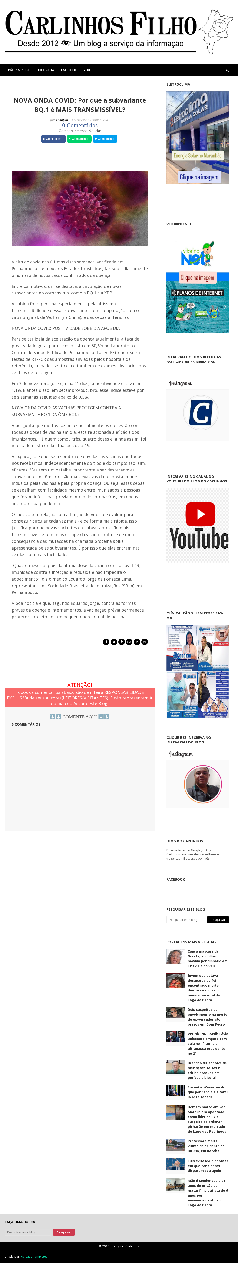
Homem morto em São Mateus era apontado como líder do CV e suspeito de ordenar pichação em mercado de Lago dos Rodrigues (207, 1119)
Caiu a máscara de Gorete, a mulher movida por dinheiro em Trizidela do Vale (208, 958)
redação (62, 119)
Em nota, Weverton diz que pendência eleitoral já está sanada (208, 1092)
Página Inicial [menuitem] (19, 70)
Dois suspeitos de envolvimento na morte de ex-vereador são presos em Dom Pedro (207, 1016)
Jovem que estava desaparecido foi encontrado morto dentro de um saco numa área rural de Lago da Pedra (204, 987)
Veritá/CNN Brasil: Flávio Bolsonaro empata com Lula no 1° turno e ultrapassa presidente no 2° (208, 1044)
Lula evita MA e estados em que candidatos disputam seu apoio (208, 1166)
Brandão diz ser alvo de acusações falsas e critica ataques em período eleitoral (207, 1070)
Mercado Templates (34, 1257)
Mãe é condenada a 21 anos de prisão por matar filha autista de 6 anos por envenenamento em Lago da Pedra (208, 1192)
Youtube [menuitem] (91, 70)
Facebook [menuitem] (69, 70)
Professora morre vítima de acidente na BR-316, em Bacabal (206, 1146)
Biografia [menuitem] (46, 70)
